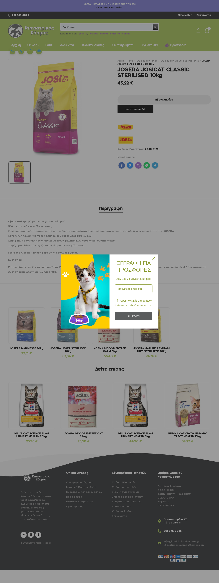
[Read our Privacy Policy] (150, 306)
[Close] (154, 258)
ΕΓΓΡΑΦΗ (134, 315)
